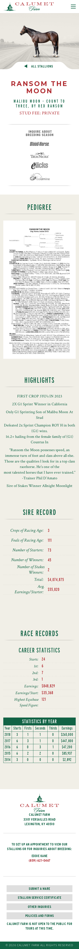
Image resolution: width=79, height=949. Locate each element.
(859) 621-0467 (39, 860)
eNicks (39, 166)
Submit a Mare (39, 888)
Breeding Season (40, 133)
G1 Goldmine (40, 177)
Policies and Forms (39, 916)
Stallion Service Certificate (39, 897)
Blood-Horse (39, 144)
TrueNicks (39, 155)
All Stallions (42, 66)
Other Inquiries (39, 907)
